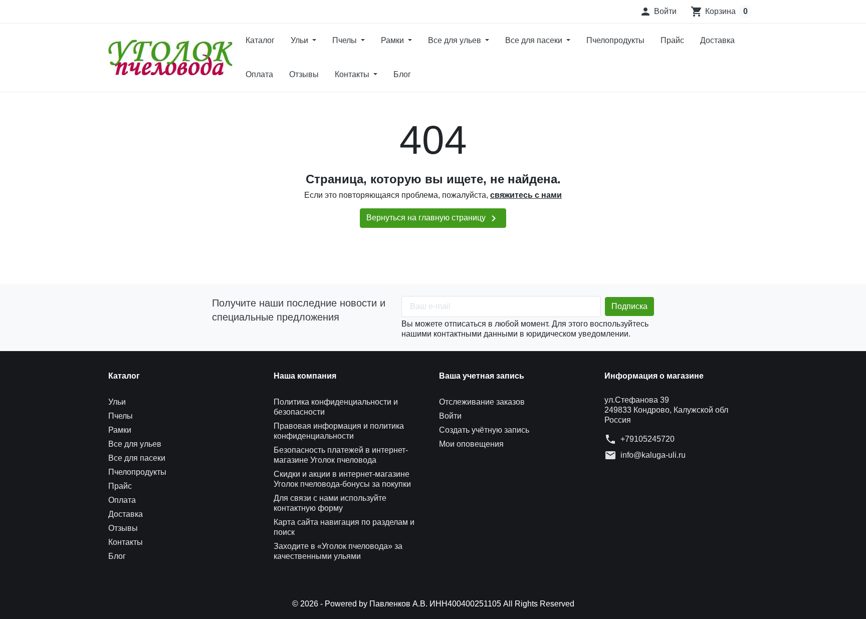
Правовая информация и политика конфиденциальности (339, 431)
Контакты (353, 74)
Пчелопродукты (615, 40)
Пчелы (345, 40)
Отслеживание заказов (482, 402)
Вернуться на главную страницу (433, 218)
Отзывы (304, 74)
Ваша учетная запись (481, 376)
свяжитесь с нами (526, 195)
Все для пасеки (534, 40)
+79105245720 (647, 439)
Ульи (300, 40)
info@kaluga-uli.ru (653, 455)
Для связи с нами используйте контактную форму (330, 503)
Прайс (672, 40)
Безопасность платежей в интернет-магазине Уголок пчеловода (341, 455)
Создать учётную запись (484, 430)
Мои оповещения (471, 444)
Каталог (260, 40)
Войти (450, 416)
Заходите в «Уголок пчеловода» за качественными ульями (338, 551)
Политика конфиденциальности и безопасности (336, 407)
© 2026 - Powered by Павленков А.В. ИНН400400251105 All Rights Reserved (433, 603)
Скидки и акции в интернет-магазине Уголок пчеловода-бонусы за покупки (342, 479)
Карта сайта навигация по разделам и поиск (344, 527)
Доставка (717, 40)
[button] (658, 12)
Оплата (259, 74)
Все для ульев (455, 40)
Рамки (393, 40)
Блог (402, 74)
